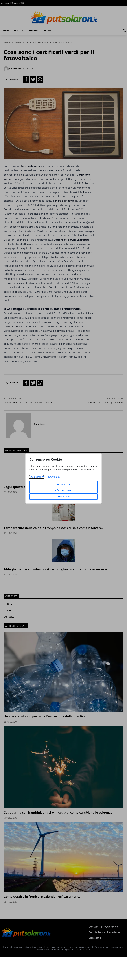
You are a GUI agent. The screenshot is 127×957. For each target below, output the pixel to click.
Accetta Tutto (63, 496)
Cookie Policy (36, 476)
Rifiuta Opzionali (63, 490)
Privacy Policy (53, 476)
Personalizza (63, 484)
